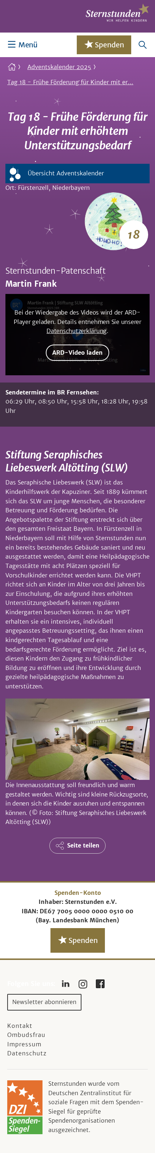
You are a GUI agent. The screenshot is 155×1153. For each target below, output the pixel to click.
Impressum (24, 1044)
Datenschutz (26, 1053)
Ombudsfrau (26, 1034)
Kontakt (19, 1025)
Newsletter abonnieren (44, 1001)
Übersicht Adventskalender (66, 173)
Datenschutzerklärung (76, 330)
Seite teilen (83, 845)
